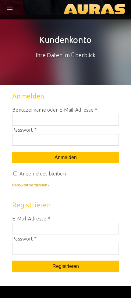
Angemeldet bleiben (42, 173)
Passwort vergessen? (31, 185)
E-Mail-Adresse (31, 218)
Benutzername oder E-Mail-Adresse (54, 110)
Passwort (24, 130)
